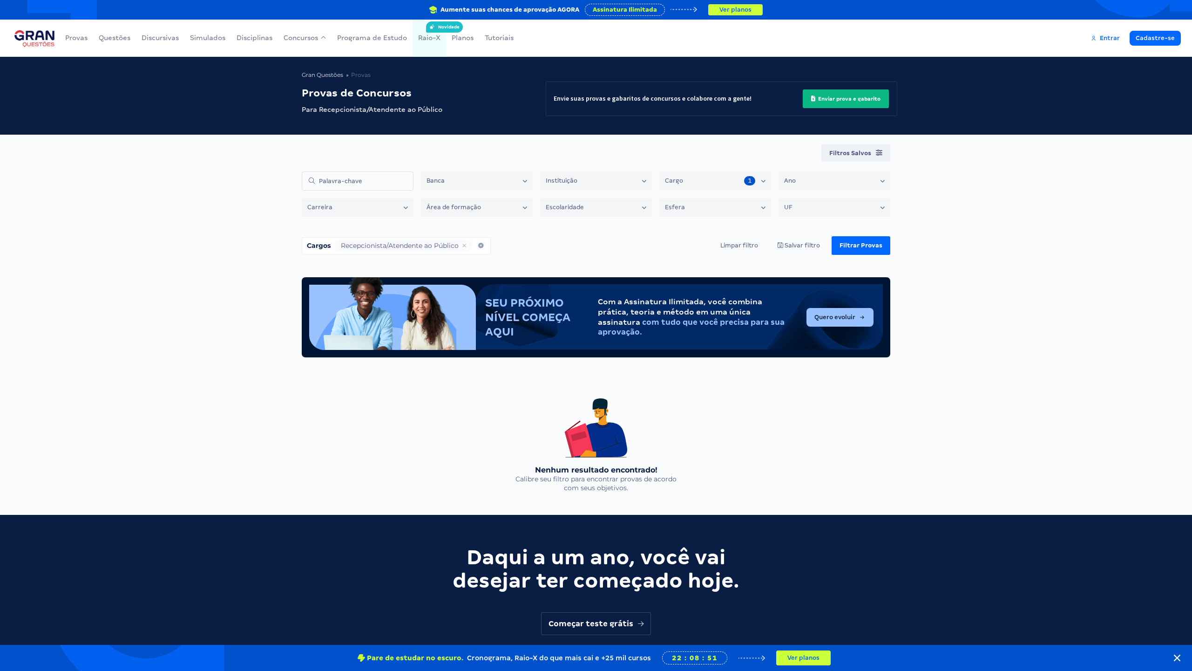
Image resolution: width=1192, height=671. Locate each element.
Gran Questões (322, 74)
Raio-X (429, 33)
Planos (463, 37)
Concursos (301, 37)
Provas (76, 37)
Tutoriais (499, 37)
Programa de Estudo (372, 37)
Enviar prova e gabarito (848, 99)
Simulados (207, 37)
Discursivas (160, 37)
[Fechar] (1177, 657)
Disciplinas (254, 37)
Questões (114, 37)
